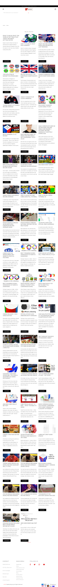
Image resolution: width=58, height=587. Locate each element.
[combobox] (16, 13)
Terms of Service (19, 579)
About (17, 566)
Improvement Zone (20, 567)
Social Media (19, 571)
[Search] (28, 13)
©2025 (5, 584)
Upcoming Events (20, 569)
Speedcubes (18, 564)
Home (4, 25)
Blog (17, 572)
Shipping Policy (19, 577)
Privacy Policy (19, 574)
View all (29, 542)
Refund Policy (19, 576)
